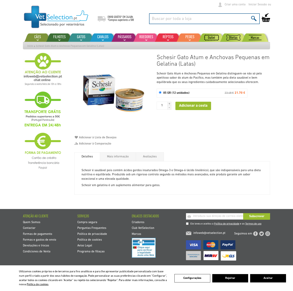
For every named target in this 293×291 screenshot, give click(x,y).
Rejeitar (230, 278)
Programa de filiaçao (91, 251)
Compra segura (87, 222)
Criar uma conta (235, 4)
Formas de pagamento (37, 233)
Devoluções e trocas (36, 245)
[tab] (87, 156)
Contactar (29, 228)
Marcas (136, 233)
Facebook (255, 233)
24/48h (129, 17)
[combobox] (204, 18)
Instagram (267, 233)
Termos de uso (253, 224)
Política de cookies (89, 239)
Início (30, 46)
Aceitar (268, 278)
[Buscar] (254, 18)
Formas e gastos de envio (39, 239)
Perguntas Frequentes (91, 228)
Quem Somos (31, 222)
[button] (169, 104)
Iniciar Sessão (258, 4)
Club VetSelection (143, 228)
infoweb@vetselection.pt (209, 233)
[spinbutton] (162, 106)
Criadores (138, 222)
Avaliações (150, 156)
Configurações (192, 278)
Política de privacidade (226, 224)
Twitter (261, 233)
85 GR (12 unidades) (176, 93)
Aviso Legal (84, 245)
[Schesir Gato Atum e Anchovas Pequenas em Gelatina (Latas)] (113, 91)
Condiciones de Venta (36, 251)
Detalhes (87, 156)
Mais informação (118, 156)
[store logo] (56, 16)
